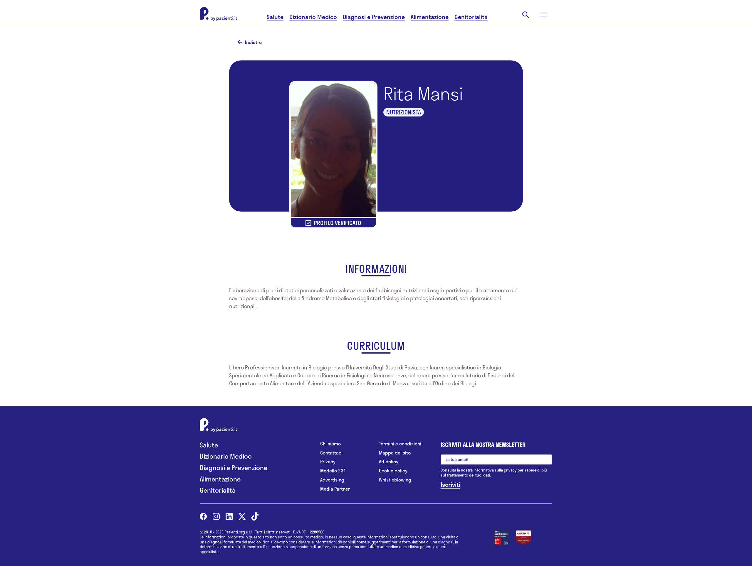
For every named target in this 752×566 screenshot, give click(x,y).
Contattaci (331, 453)
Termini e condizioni (400, 444)
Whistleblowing (395, 480)
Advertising (332, 480)
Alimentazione (430, 17)
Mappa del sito (395, 453)
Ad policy (388, 462)
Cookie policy (393, 471)
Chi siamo (330, 444)
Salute (275, 17)
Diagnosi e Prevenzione (374, 17)
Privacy (327, 462)
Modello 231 (333, 471)
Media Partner (335, 489)
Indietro (253, 42)
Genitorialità (471, 17)
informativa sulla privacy (495, 470)
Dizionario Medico (313, 17)
